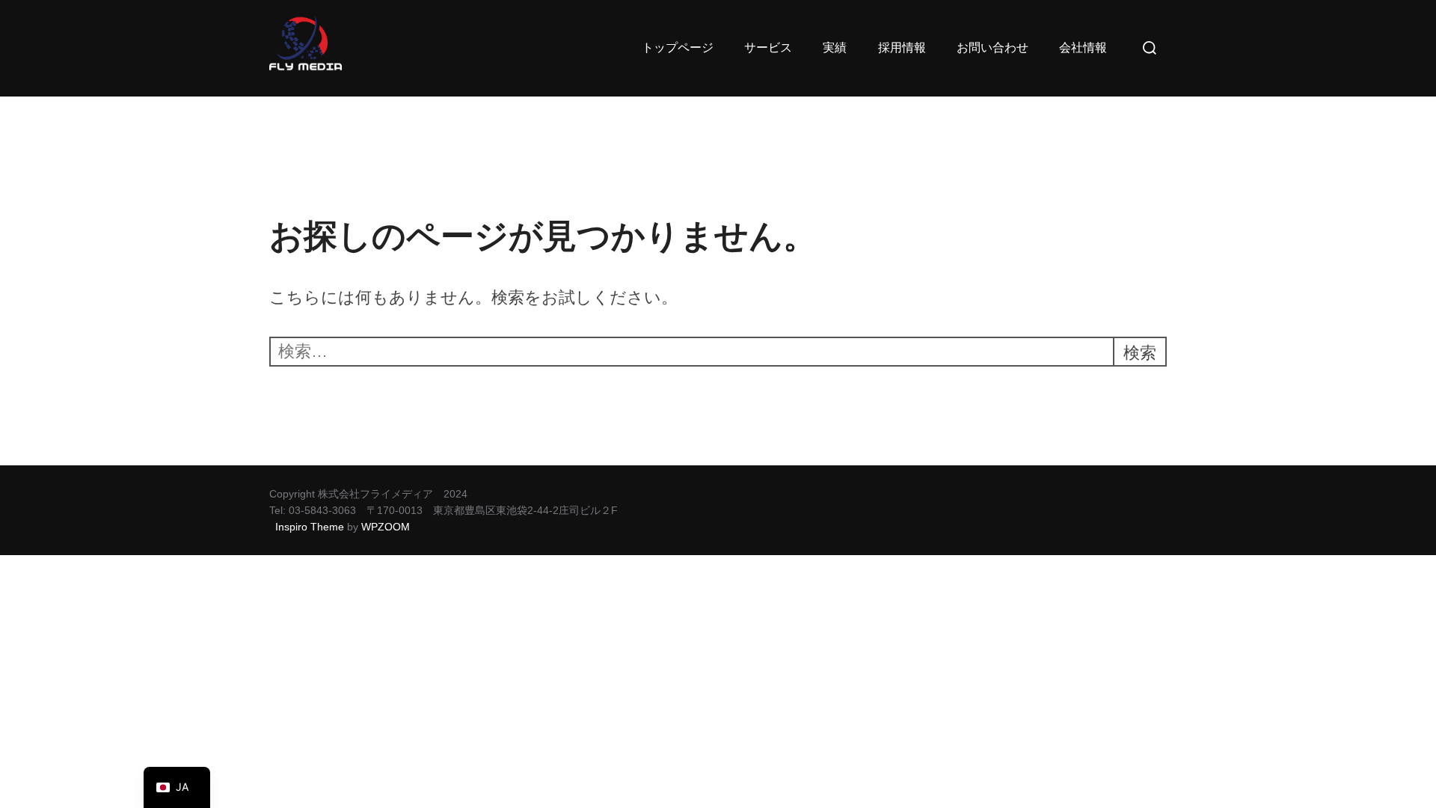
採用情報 (902, 47)
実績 (835, 47)
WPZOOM (385, 527)
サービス (768, 47)
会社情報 (1083, 47)
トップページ (678, 47)
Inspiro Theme (309, 527)
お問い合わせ (992, 47)
